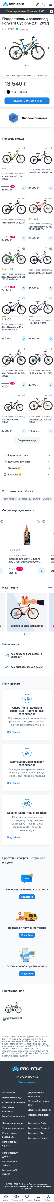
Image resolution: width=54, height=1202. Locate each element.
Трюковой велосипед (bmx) (39, 1103)
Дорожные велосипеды (39, 1110)
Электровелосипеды (38, 1115)
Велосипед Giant (36, 1133)
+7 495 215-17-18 (29, 1077)
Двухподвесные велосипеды (36, 1094)
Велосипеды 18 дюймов (9, 1163)
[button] (27, 11)
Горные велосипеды (12, 1097)
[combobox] (27, 92)
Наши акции (10, 587)
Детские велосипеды (12, 1123)
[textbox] (27, 92)
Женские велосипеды (13, 1128)
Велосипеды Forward (29, 499)
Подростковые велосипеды (9, 1135)
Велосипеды (9, 499)
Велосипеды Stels (37, 1123)
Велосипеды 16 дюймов (9, 1172)
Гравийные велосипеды (13, 1116)
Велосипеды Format (38, 1138)
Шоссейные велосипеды (8, 1109)
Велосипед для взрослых (9, 1144)
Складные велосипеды (13, 1102)
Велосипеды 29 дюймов (10, 1155)
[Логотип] (13, 4)
